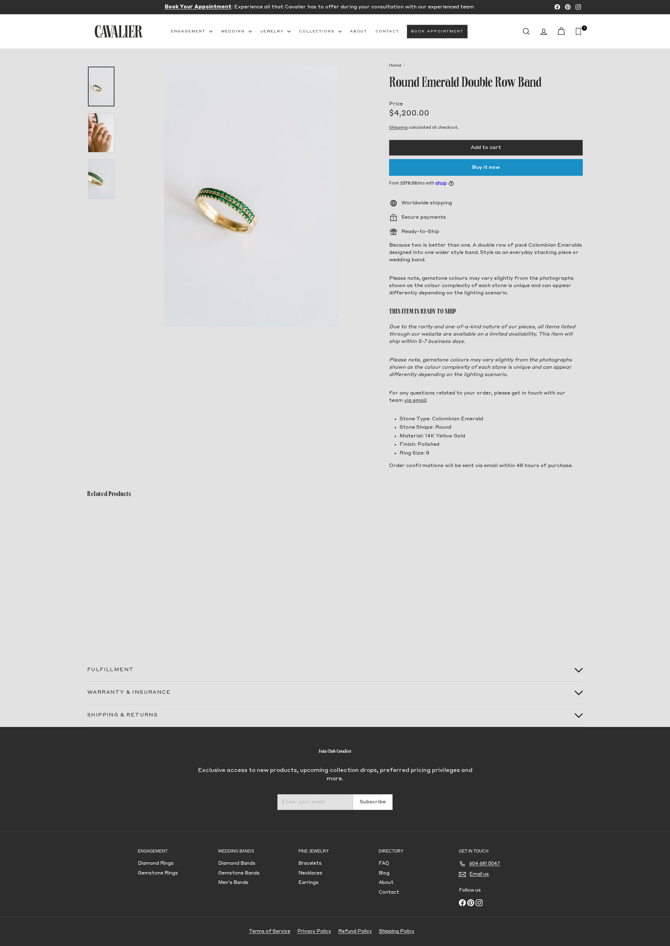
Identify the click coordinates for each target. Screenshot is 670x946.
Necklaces (310, 873)
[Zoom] (250, 196)
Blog (384, 873)
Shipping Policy (397, 931)
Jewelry (272, 31)
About (358, 31)
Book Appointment (437, 31)
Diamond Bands (236, 863)
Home (395, 65)
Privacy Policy (314, 931)
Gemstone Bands (239, 873)
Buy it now (486, 167)
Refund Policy (355, 931)
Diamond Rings (156, 863)
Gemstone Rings (158, 873)
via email (415, 400)
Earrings (308, 882)
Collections (317, 31)
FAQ (384, 863)
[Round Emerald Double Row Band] (125, 574)
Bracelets (310, 863)
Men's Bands (233, 882)
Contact (387, 31)
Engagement (189, 31)
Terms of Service (269, 931)
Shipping (398, 128)
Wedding (234, 31)
